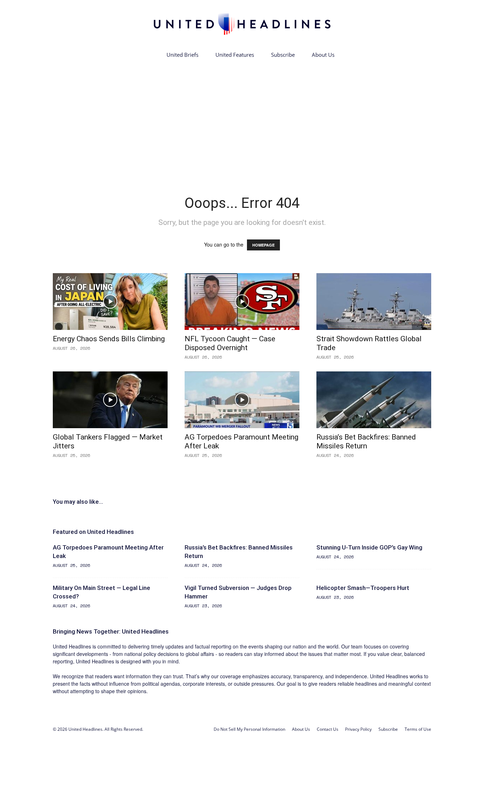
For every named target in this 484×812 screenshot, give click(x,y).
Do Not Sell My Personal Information (249, 729)
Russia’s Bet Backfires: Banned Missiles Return (366, 441)
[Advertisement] (242, 116)
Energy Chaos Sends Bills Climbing (109, 339)
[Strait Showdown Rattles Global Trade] (373, 301)
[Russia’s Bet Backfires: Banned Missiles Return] (373, 399)
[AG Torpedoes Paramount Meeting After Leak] (242, 399)
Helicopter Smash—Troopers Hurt (362, 587)
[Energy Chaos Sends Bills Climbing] (110, 301)
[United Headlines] (242, 23)
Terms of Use (418, 729)
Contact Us (327, 729)
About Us (323, 54)
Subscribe (283, 54)
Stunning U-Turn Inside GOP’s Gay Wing (369, 547)
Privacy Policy (358, 729)
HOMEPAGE (263, 245)
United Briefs (182, 54)
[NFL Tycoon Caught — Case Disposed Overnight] (242, 301)
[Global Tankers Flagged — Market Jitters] (110, 399)
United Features (234, 54)
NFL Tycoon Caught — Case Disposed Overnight (230, 343)
